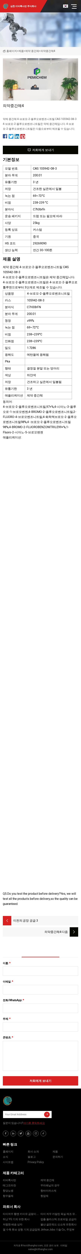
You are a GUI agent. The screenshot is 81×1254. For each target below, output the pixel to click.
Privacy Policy (36, 1162)
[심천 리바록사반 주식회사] (21, 1100)
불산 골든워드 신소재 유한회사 (58, 1224)
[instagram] (36, 1133)
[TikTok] (43, 1133)
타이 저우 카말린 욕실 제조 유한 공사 (59, 1214)
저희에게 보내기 (43, 150)
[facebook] (5, 1133)
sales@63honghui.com (40, 1249)
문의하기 (58, 1156)
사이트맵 (8, 1162)
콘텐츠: (8, 1037)
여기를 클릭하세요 (34, 1122)
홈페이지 (11, 50)
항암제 (44, 1195)
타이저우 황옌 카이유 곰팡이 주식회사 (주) (21, 1214)
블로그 (32, 1156)
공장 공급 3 (30, 920)
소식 (5, 1156)
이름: (7, 963)
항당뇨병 (8, 1190)
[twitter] (21, 1133)
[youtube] (28, 1133)
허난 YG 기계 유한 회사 (16, 1219)
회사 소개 (33, 1151)
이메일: (8, 981)
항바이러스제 (48, 1190)
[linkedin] (13, 1133)
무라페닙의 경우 (50, 1185)
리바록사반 (9, 1180)
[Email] (47, 1114)
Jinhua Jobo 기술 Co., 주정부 (57, 1229)
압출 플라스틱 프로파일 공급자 (58, 1219)
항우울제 (8, 1195)
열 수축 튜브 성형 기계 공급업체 (21, 1229)
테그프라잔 (9, 1185)
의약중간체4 (52, 932)
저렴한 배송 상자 (12, 1224)
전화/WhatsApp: (13, 1000)
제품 (21, 50)
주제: (7, 1018)
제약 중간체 (32, 50)
